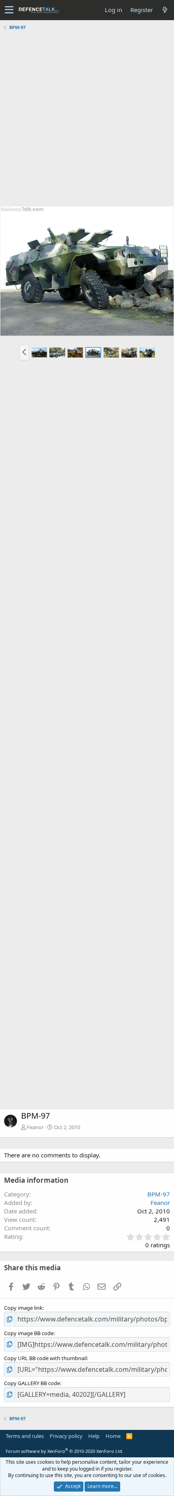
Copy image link (23, 1307)
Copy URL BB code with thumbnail (45, 1358)
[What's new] (164, 9)
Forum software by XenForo (64, 1451)
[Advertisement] (87, 119)
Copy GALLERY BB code (32, 1383)
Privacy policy (66, 1436)
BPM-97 (158, 1194)
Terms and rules (25, 1436)
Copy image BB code (28, 1333)
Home (113, 1436)
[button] (9, 10)
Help (94, 1436)
